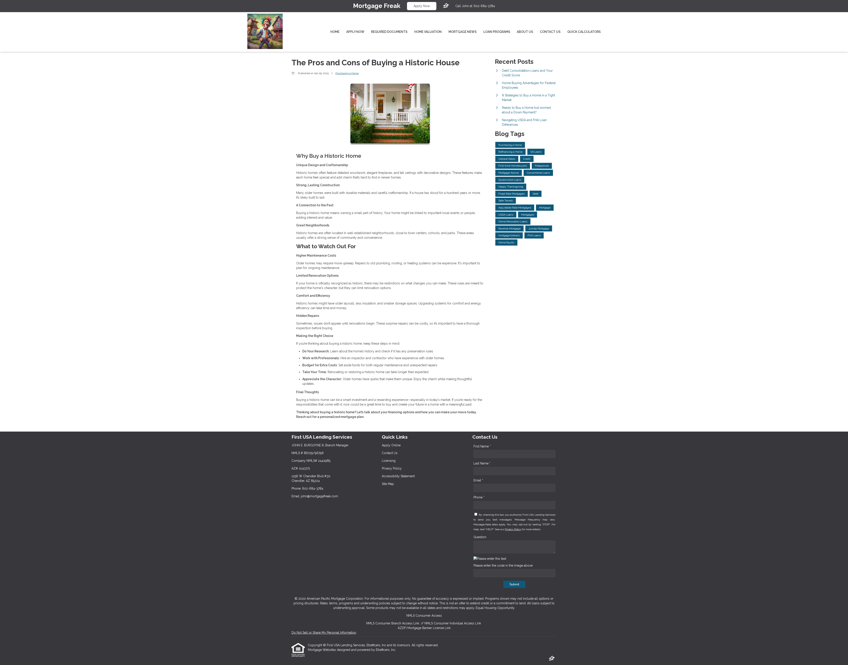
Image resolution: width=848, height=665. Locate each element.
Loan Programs (496, 32)
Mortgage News (463, 32)
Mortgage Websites (322, 650)
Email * (478, 480)
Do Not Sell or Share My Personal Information (324, 632)
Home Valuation (428, 32)
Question (479, 537)
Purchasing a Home (347, 73)
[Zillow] (446, 6)
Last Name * (481, 463)
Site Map (388, 484)
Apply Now (422, 6)
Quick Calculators (584, 32)
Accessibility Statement (398, 476)
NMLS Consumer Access (424, 615)
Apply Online (391, 445)
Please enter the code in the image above (503, 565)
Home (334, 32)
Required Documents (389, 32)
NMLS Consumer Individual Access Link (452, 623)
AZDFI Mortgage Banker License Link (424, 628)
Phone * (479, 497)
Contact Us (550, 32)
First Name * (482, 446)
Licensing (389, 460)
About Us (525, 32)
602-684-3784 (484, 6)
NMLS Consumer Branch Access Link (392, 623)
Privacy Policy (392, 468)
